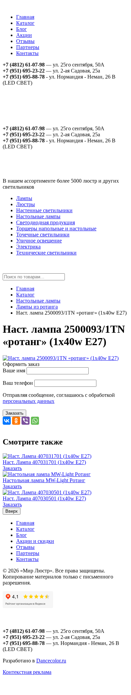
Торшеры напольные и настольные (56, 228)
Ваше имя (14, 370)
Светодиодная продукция (45, 222)
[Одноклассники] (16, 421)
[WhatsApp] (35, 421)
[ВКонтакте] (7, 421)
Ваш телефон (18, 383)
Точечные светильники (43, 234)
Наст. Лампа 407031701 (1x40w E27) (44, 462)
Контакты (27, 53)
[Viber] (25, 421)
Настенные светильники (44, 210)
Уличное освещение (39, 240)
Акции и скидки (35, 541)
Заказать (14, 413)
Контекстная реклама (27, 672)
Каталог (25, 23)
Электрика (28, 246)
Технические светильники (46, 253)
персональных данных (28, 401)
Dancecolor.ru (51, 660)
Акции (24, 35)
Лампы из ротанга (37, 307)
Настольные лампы (38, 216)
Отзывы (25, 41)
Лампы (24, 198)
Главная (25, 17)
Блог (21, 29)
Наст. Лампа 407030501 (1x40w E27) (44, 498)
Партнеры (27, 47)
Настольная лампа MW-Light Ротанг (44, 480)
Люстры (25, 204)
